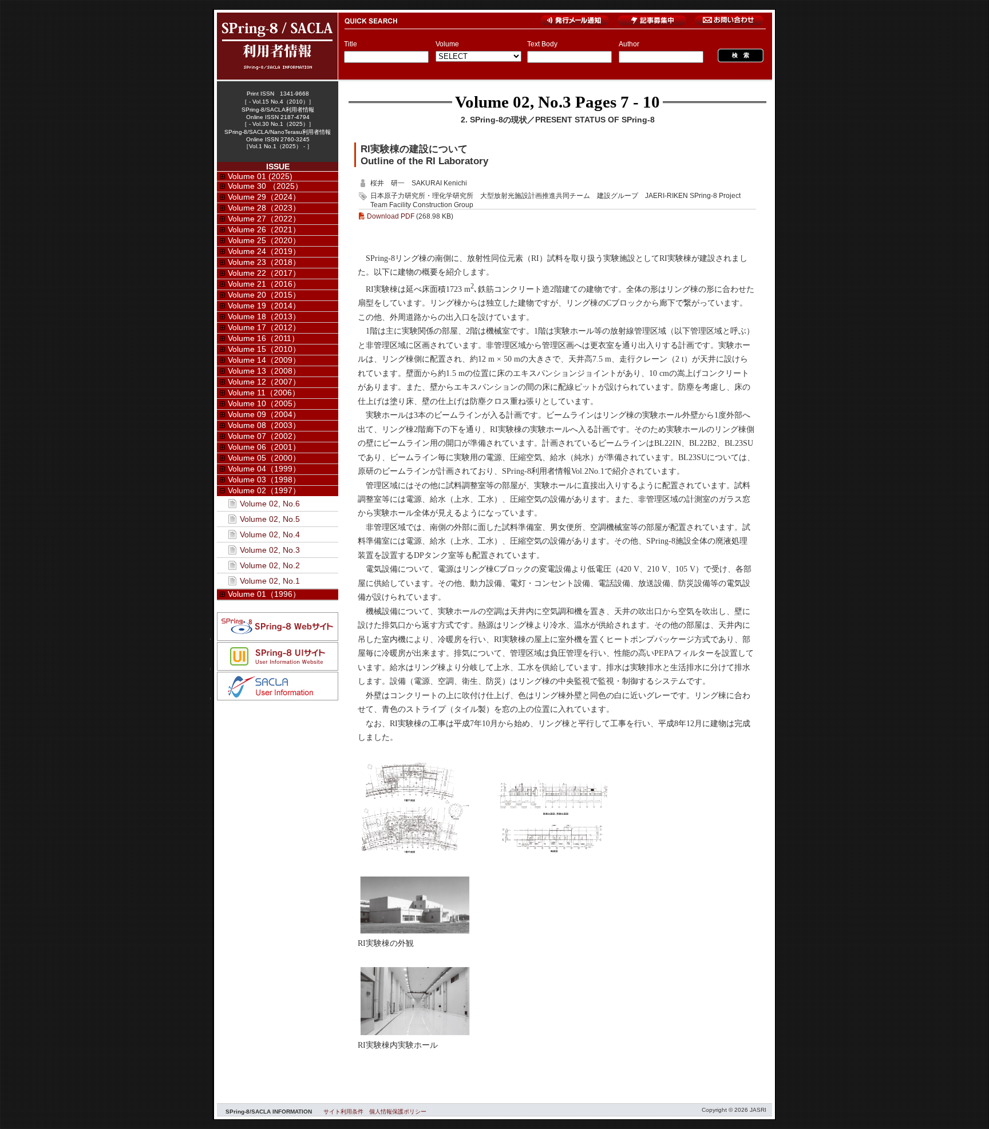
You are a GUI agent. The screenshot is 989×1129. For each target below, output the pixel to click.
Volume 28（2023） (264, 207)
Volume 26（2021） (264, 229)
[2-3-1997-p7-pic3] (415, 933)
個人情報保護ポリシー (397, 1111)
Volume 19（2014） (264, 305)
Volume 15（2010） (264, 349)
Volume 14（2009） (264, 360)
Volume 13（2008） (264, 370)
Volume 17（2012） (264, 327)
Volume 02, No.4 (270, 534)
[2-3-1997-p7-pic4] (415, 1035)
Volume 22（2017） (264, 273)
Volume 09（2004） (264, 414)
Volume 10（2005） (264, 403)
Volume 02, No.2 (270, 565)
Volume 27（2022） (264, 218)
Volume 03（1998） (264, 479)
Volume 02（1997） (264, 490)
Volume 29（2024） (264, 196)
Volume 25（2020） (264, 240)
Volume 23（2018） (264, 262)
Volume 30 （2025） (265, 186)
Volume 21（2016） (264, 283)
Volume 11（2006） (264, 392)
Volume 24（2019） (264, 251)
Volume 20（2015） (264, 294)
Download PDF (390, 216)
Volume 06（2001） (264, 446)
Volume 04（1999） (264, 468)
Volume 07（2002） (264, 436)
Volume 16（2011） (263, 338)
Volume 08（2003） (264, 425)
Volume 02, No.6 (270, 503)
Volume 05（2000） (264, 457)
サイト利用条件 (343, 1111)
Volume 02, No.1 (270, 580)
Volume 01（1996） (264, 594)
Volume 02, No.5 (270, 519)
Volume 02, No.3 (513, 102)
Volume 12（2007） (264, 381)
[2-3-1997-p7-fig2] (553, 852)
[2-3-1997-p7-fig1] (415, 852)
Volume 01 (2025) (260, 176)
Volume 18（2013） (264, 316)
